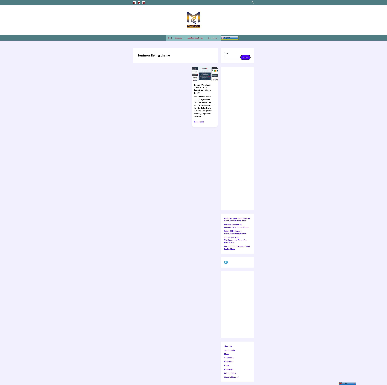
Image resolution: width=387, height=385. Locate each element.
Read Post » (199, 121)
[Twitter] (139, 2)
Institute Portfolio (195, 38)
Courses (178, 38)
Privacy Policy (230, 373)
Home (226, 365)
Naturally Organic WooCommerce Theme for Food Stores (235, 240)
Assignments (229, 350)
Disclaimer (228, 361)
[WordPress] (226, 262)
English (227, 38)
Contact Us (228, 358)
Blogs (226, 354)
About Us (228, 346)
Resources (212, 38)
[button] (252, 2)
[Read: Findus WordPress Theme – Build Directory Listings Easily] (205, 73)
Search (226, 53)
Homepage (228, 369)
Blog (170, 38)
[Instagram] (143, 2)
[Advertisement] (237, 138)
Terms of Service (231, 377)
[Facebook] (134, 2)
